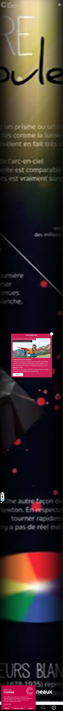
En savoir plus (7, 704)
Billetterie (18, 374)
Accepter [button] (30, 708)
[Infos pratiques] (54, 708)
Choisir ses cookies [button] (18, 708)
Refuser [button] (7, 708)
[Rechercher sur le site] (43, 708)
